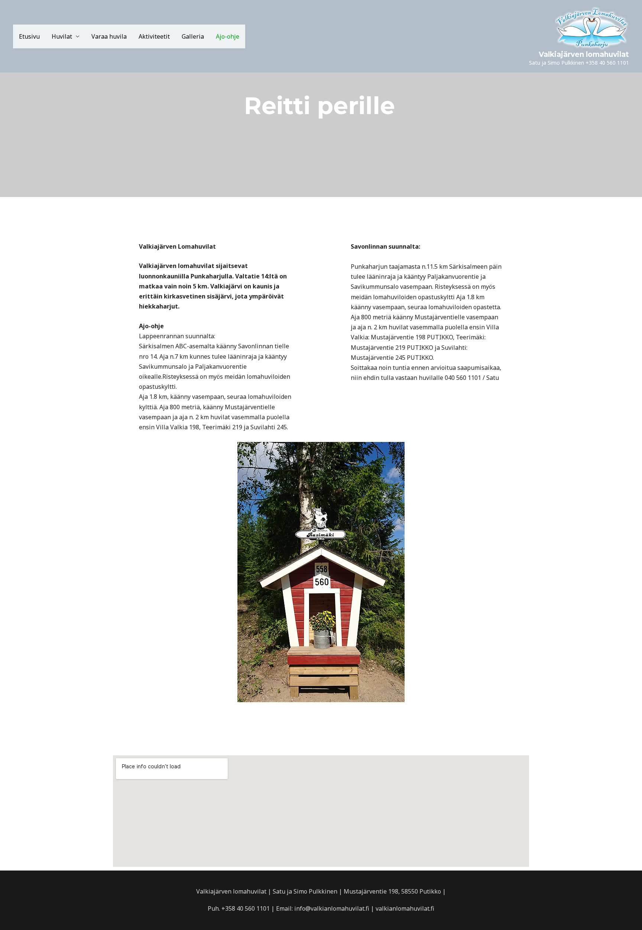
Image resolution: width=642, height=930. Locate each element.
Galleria (193, 36)
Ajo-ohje (227, 36)
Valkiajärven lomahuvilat (584, 54)
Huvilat (62, 36)
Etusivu (29, 36)
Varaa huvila (109, 36)
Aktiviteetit (154, 36)
